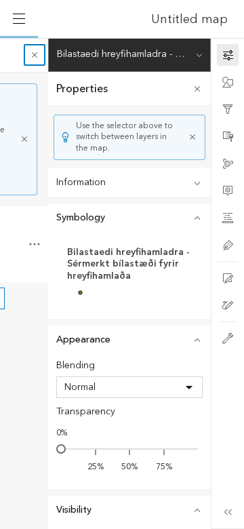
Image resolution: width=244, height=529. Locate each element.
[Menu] (19, 19)
